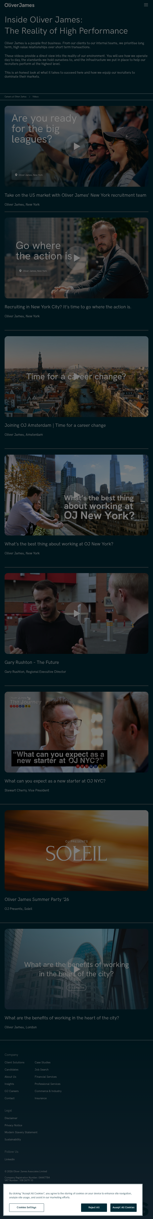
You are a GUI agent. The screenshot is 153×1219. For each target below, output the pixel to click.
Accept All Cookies (123, 1207)
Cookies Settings (26, 1207)
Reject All (94, 1207)
